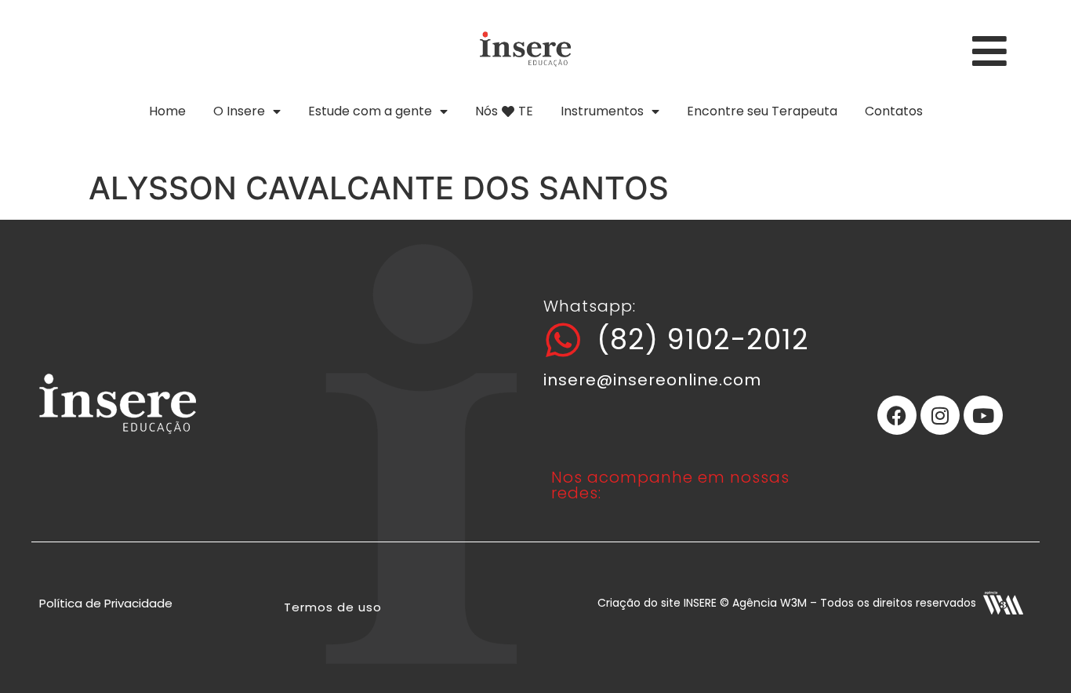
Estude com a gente (370, 111)
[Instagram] (940, 415)
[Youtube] (983, 415)
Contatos (894, 111)
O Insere (239, 111)
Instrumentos (602, 111)
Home (167, 111)
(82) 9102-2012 (703, 339)
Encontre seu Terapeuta (762, 111)
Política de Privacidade (105, 603)
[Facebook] (897, 415)
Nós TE (504, 111)
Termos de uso (333, 607)
